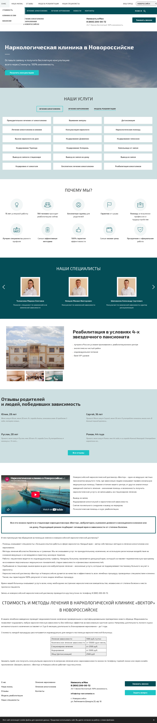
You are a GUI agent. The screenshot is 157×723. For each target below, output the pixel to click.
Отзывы (29, 4)
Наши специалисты (71, 4)
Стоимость (7, 10)
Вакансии (6, 21)
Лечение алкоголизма (37, 11)
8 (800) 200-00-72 (96, 22)
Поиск (139, 11)
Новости (77, 11)
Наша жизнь (17, 4)
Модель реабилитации (48, 4)
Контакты (89, 11)
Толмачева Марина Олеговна (30, 301)
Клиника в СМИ (9, 15)
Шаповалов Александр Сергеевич (127, 301)
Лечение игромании (60, 11)
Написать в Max (95, 18)
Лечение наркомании (45, 682)
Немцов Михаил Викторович (78, 301)
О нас (3, 4)
